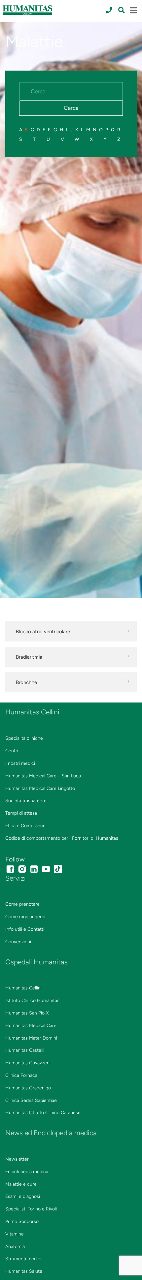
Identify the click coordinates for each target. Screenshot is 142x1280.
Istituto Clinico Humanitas (32, 1000)
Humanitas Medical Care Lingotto (40, 788)
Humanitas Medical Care (30, 1025)
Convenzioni (18, 942)
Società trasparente (26, 800)
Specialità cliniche (24, 738)
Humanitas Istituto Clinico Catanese (43, 1112)
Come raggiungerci (25, 917)
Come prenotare (22, 904)
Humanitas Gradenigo (28, 1088)
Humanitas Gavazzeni (28, 1063)
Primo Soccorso (22, 1221)
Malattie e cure (21, 1184)
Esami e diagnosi (22, 1196)
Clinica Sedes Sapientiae (31, 1100)
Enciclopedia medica (26, 1171)
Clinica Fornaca (21, 1075)
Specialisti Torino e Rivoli (31, 1209)
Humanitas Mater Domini (31, 1038)
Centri (11, 751)
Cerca (71, 108)
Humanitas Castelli (24, 1050)
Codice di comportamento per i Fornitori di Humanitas (61, 838)
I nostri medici (20, 763)
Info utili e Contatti (24, 929)
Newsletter (17, 1159)
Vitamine (14, 1234)
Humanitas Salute (23, 1271)
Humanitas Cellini (23, 988)
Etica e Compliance (25, 825)
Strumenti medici (23, 1259)
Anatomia (15, 1246)
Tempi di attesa (21, 813)
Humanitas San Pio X (27, 1013)
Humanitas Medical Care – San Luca (43, 776)
